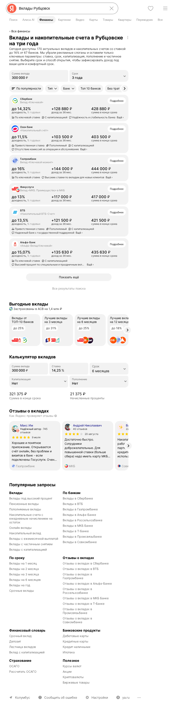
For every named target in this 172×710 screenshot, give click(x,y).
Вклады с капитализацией (28, 549)
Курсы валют (72, 666)
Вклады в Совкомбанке (80, 542)
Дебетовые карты (76, 636)
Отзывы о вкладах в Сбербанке (86, 563)
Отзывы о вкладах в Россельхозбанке (78, 590)
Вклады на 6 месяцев (25, 579)
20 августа (91, 434)
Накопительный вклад (25, 533)
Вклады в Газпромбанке (80, 509)
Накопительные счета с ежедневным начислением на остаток (31, 518)
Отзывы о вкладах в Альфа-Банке (87, 583)
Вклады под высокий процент (30, 498)
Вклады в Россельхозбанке (82, 520)
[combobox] (61, 8)
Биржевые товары (76, 682)
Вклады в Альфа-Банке (79, 514)
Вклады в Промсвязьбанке (82, 536)
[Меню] (165, 8)
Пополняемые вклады (25, 509)
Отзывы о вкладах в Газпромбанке (78, 576)
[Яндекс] (11, 8)
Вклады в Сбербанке (78, 498)
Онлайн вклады (20, 527)
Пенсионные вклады (24, 504)
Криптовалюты (73, 677)
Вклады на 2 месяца (24, 569)
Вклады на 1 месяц (23, 563)
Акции (67, 671)
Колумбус (22, 698)
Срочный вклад (20, 636)
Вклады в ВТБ (73, 504)
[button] (26, 88)
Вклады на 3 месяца (24, 574)
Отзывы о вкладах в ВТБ (81, 569)
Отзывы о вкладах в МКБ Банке (86, 598)
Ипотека (69, 652)
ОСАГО (14, 666)
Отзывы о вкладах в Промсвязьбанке (78, 611)
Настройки (99, 698)
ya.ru (126, 698)
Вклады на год (19, 585)
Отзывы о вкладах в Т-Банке (83, 603)
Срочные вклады (21, 590)
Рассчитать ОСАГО (22, 671)
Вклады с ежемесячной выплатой (33, 538)
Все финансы (20, 31)
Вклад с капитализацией (26, 652)
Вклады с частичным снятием (31, 544)
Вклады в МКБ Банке (78, 525)
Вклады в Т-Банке (76, 531)
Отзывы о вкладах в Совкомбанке (78, 620)
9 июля (36, 437)
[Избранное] (150, 8)
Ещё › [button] (120, 117)
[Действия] (127, 37)
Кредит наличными (76, 647)
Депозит (15, 641)
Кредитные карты (75, 641)
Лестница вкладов (22, 647)
